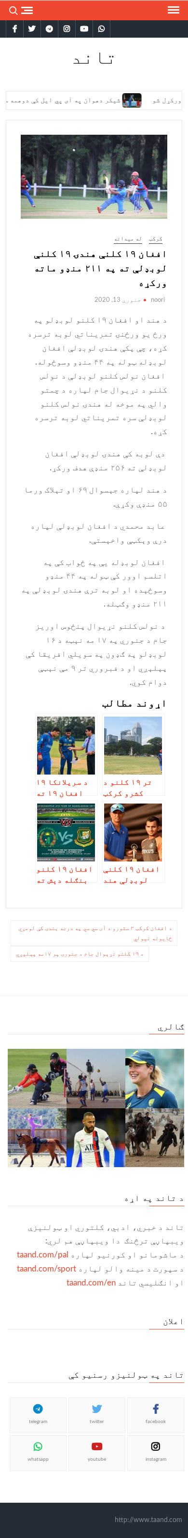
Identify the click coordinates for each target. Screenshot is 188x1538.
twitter (97, 1421)
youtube (97, 1459)
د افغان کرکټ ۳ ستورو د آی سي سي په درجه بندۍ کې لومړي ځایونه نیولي (95, 933)
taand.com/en (91, 1283)
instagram (156, 1459)
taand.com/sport (46, 1269)
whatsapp (38, 1459)
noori (158, 300)
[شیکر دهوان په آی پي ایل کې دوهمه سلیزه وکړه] (116, 100)
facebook (156, 1421)
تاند (94, 57)
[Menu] (172, 10)
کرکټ (155, 238)
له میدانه (128, 238)
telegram (38, 1421)
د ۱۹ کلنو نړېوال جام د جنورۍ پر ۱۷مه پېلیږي (80, 954)
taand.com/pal (42, 1255)
